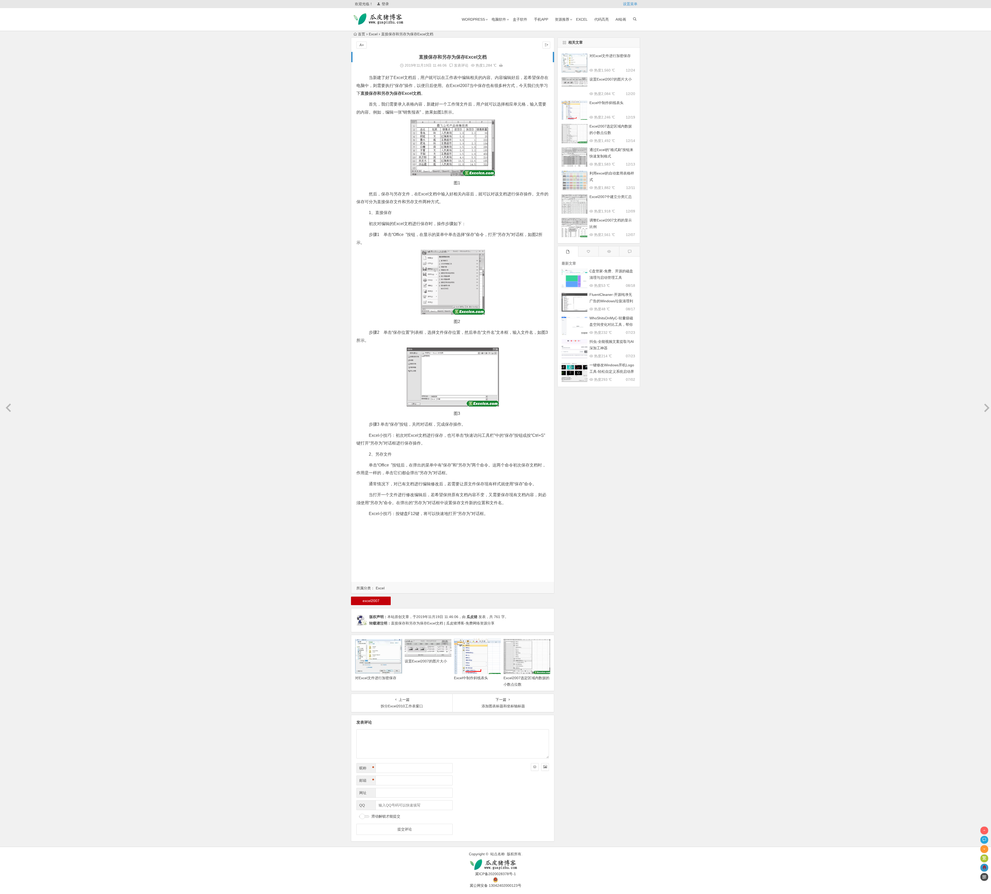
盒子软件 (520, 19)
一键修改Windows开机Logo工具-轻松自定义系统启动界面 (611, 371)
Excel (373, 34)
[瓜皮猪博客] (495, 865)
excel (582, 19)
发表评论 (460, 65)
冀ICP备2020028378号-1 (495, 874)
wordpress (473, 19)
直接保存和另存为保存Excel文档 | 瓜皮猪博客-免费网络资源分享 (442, 623)
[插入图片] (545, 767)
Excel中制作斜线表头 (471, 678)
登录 (385, 4)
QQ (362, 805)
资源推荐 (562, 19)
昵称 (366, 768)
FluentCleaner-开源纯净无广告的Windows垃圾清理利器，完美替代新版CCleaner (611, 301)
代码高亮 (601, 19)
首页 (361, 34)
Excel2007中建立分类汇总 (610, 197)
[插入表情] (535, 767)
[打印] (501, 65)
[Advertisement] (453, 556)
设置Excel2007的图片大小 (426, 661)
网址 (362, 793)
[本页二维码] (984, 877)
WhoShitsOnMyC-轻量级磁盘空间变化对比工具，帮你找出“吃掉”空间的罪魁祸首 (611, 324)
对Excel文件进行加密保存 (375, 678)
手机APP (541, 19)
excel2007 (371, 601)
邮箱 (366, 780)
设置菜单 (630, 4)
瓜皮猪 (472, 617)
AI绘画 (621, 19)
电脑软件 (499, 19)
